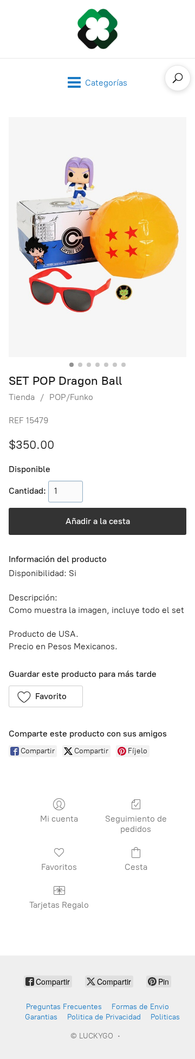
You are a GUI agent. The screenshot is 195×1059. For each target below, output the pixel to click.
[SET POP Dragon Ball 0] (97, 237)
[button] (46, 696)
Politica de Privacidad (104, 1017)
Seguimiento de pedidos (136, 823)
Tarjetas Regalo (59, 905)
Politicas (165, 1017)
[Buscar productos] (177, 78)
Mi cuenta (59, 818)
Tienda (22, 397)
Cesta (136, 867)
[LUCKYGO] (97, 29)
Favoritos (59, 867)
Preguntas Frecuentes (64, 1006)
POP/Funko (71, 397)
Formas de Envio (140, 1006)
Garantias (41, 1017)
